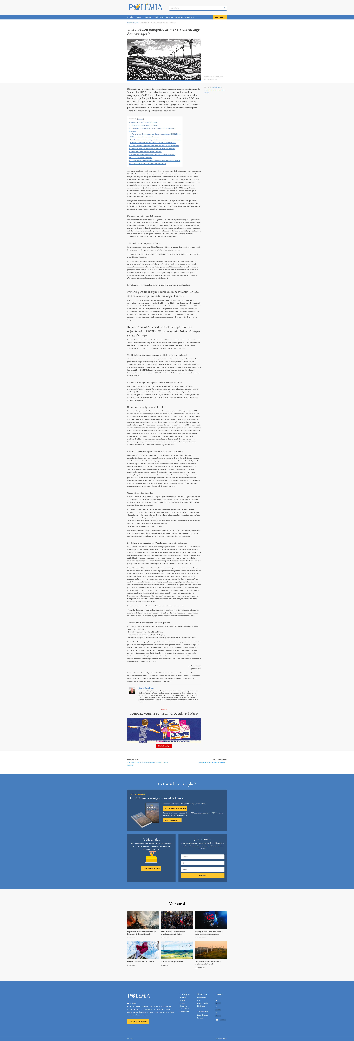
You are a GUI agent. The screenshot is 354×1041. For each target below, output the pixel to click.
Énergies (214, 87)
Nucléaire (207, 93)
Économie (169, 17)
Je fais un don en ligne (151, 868)
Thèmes (138, 17)
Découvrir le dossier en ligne (175, 808)
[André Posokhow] (132, 694)
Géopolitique (179, 17)
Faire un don (219, 17)
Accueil (129, 23)
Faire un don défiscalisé (138, 1022)
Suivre (218, 1003)
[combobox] (198, 8)
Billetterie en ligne (164, 746)
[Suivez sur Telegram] (216, 1000)
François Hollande (210, 90)
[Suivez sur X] (216, 1006)
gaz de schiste (220, 90)
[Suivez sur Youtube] (217, 1020)
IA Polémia (130, 17)
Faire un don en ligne (172, 820)
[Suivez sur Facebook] (216, 1012)
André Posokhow (216, 76)
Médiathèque (189, 17)
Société (155, 17)
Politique (148, 17)
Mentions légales (221, 1038)
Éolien (219, 87)
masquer (140, 119)
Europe (162, 17)
